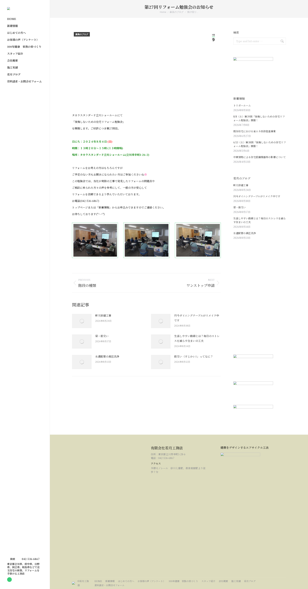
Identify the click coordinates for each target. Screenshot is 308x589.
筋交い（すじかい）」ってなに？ (193, 356)
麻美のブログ (81, 34)
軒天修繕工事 (103, 315)
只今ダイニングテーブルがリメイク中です (196, 318)
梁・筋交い (102, 336)
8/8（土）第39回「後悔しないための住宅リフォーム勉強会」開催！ (259, 118)
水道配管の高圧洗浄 (107, 356)
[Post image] (82, 321)
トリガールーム (242, 105)
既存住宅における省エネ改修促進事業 (254, 131)
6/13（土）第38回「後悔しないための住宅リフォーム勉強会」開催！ (259, 144)
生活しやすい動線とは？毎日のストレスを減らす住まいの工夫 (197, 338)
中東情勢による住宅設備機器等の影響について (259, 157)
